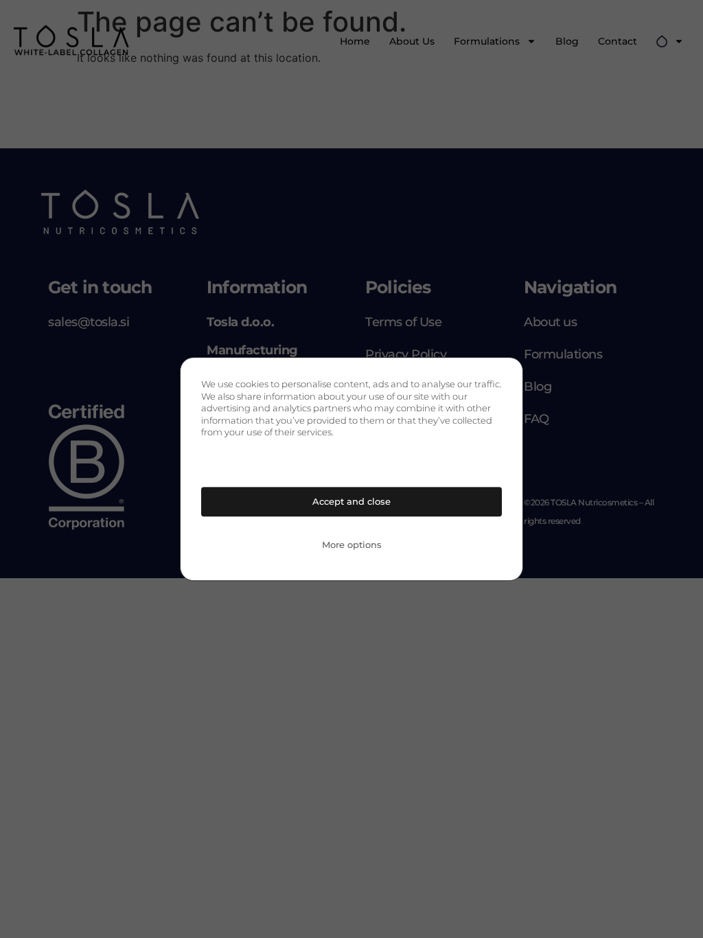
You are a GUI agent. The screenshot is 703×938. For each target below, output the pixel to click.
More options (352, 544)
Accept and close (351, 501)
